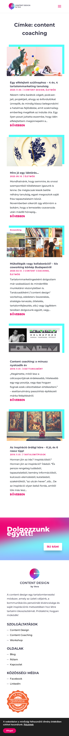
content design (34, 89)
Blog (13, 654)
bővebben (17, 125)
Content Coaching (21, 635)
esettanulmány (33, 368)
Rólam (14, 659)
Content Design (19, 630)
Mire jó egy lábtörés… (24, 172)
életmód (51, 89)
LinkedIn (15, 683)
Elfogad (9, 730)
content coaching (37, 270)
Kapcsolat (16, 664)
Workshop (16, 640)
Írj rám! (53, 546)
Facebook (16, 678)
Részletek (29, 724)
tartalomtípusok (34, 454)
